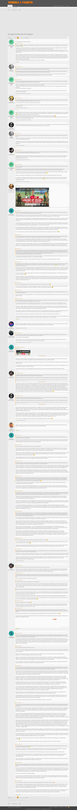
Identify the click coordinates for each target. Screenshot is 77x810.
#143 (68, 77)
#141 (68, 39)
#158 (68, 433)
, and (22, 328)
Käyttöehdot (56, 807)
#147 (68, 131)
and (20, 145)
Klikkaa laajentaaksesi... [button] (42, 355)
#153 (68, 330)
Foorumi (10, 5)
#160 (68, 631)
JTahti (9, 35)
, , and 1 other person (24, 93)
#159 (68, 563)
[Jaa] (66, 40)
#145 (68, 110)
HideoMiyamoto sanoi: (19, 347)
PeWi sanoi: (18, 133)
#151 (68, 208)
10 (20, 37)
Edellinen (9, 37)
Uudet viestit (10, 7)
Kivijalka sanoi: (18, 79)
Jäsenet (19, 5)
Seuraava (26, 37)
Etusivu (66, 807)
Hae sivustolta (14, 7)
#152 (68, 321)
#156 (68, 393)
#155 (68, 371)
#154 (68, 345)
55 (23, 37)
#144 (68, 96)
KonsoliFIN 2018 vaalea (12, 807)
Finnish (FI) (19, 807)
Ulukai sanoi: (18, 549)
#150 (68, 184)
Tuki (64, 807)
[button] (16, 6)
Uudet (14, 5)
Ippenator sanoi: (18, 66)
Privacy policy (60, 807)
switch (17, 35)
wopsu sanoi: (18, 332)
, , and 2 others (22, 107)
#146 (68, 122)
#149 (68, 162)
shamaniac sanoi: (19, 43)
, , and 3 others (23, 181)
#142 (68, 64)
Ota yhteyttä (51, 807)
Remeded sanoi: (18, 298)
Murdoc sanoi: (18, 435)
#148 (68, 148)
